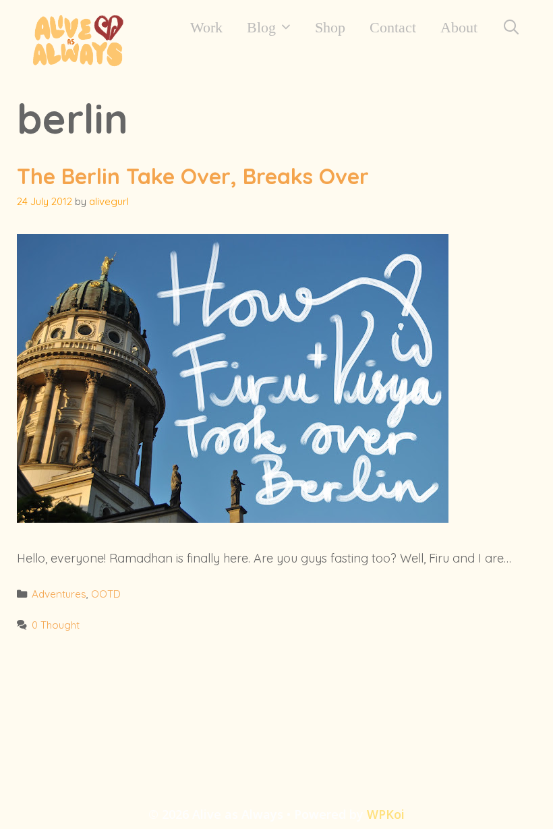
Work (206, 28)
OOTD (106, 594)
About (458, 28)
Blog (261, 28)
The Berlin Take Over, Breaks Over (193, 176)
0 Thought (56, 625)
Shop (330, 28)
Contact (393, 28)
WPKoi (386, 814)
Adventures (59, 594)
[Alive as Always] (77, 39)
